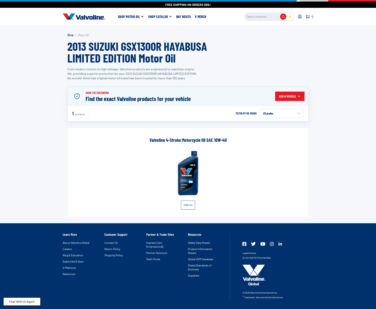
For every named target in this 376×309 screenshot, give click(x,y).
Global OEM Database (200, 259)
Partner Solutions (156, 253)
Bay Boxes (183, 16)
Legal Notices (249, 253)
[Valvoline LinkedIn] (280, 244)
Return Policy (112, 249)
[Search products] (283, 16)
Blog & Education (73, 255)
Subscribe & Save (73, 261)
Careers (67, 249)
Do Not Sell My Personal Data (256, 257)
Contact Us (111, 242)
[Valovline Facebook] (244, 244)
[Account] (299, 16)
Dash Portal (153, 259)
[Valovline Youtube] (262, 244)
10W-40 (188, 205)
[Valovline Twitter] (253, 244)
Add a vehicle (287, 96)
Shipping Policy (113, 255)
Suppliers (193, 275)
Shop (70, 35)
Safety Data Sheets (199, 242)
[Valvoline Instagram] (272, 244)
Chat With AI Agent (22, 301)
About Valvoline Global (76, 242)
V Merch (200, 16)
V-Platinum (69, 267)
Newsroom (69, 274)
